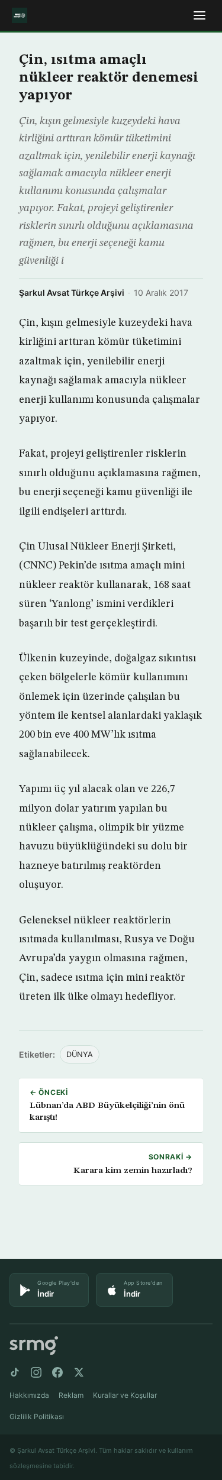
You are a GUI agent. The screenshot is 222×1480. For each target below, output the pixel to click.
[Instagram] (36, 1372)
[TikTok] (14, 1372)
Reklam (71, 1395)
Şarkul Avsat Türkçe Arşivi (71, 292)
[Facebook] (57, 1372)
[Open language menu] (199, 15)
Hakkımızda (29, 1395)
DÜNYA (79, 1054)
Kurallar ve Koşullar (125, 1395)
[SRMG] (33, 1346)
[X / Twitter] (78, 1372)
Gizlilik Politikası (36, 1416)
